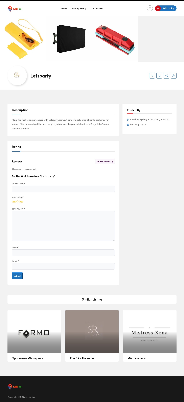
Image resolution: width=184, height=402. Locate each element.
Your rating (18, 197)
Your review (18, 208)
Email (15, 260)
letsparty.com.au (138, 124)
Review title (18, 183)
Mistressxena (136, 358)
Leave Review (104, 161)
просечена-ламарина (27, 358)
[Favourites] (159, 76)
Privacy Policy (79, 8)
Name (15, 247)
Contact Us (97, 8)
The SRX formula (82, 358)
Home (64, 8)
